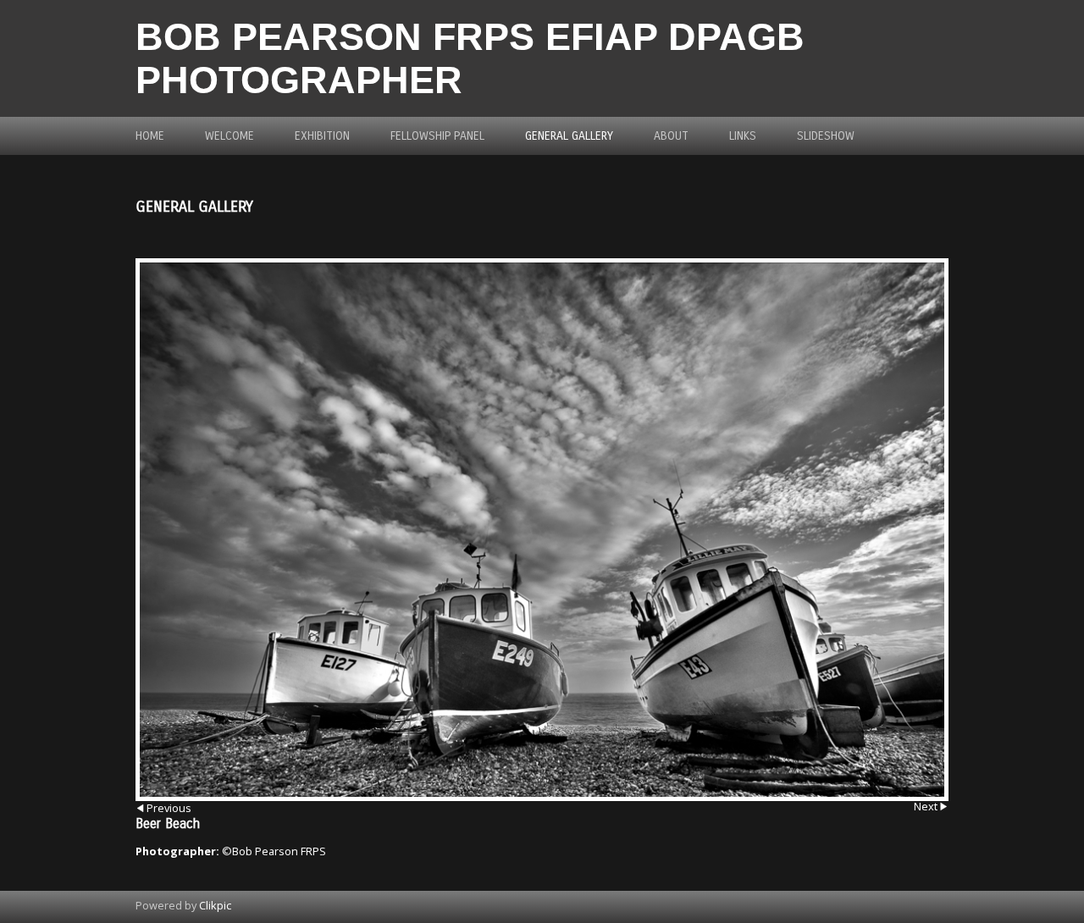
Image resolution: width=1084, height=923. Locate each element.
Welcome (229, 136)
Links (742, 136)
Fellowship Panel (437, 136)
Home (150, 136)
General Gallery (569, 136)
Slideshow (825, 136)
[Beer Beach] (542, 529)
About (671, 136)
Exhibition (322, 136)
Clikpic (215, 905)
